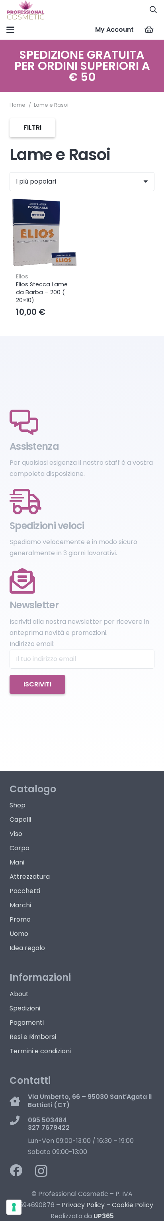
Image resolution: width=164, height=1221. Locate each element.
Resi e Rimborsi (33, 1036)
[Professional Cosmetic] (25, 10)
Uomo (19, 933)
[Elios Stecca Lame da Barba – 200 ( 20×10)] (44, 233)
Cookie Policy (132, 1204)
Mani (17, 862)
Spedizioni (25, 1008)
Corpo (19, 848)
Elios (22, 276)
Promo (20, 919)
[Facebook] (16, 1170)
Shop (17, 805)
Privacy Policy (83, 1204)
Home (17, 105)
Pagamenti (27, 1022)
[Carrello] (149, 30)
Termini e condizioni (40, 1051)
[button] (153, 10)
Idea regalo (27, 948)
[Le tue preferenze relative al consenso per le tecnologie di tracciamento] (13, 1207)
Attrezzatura (30, 876)
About (19, 994)
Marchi (20, 905)
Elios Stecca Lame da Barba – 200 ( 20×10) (42, 292)
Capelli (20, 819)
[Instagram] (41, 1171)
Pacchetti (25, 890)
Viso (16, 833)
